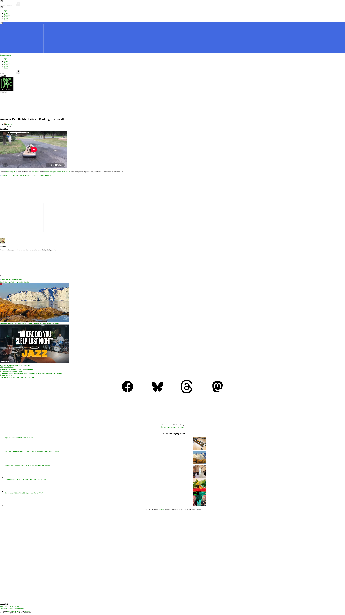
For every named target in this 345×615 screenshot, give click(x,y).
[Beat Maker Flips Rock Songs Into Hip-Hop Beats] (11, 279)
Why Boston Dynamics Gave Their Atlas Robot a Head (16, 369)
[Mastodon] (217, 393)
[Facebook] (1, 129)
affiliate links (161, 509)
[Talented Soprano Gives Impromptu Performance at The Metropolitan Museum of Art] (199, 477)
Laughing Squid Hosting (172, 427)
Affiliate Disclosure (19, 608)
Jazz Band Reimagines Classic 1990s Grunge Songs (15, 365)
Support (6, 66)
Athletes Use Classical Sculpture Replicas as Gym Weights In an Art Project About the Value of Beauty (31, 373)
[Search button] (18, 72)
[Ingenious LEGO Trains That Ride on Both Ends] (199, 450)
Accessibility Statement (6, 608)
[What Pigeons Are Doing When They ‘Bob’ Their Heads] (6, 375)
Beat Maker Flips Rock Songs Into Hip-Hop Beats (15, 282)
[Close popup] (1, 23)
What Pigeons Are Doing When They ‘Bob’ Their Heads (17, 377)
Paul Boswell (36, 171)
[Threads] (5, 129)
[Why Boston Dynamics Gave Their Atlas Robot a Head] (6, 367)
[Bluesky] (3, 129)
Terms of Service (14, 606)
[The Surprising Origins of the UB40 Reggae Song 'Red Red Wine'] (199, 505)
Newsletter (7, 63)
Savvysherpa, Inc (11, 171)
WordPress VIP (28, 611)
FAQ (5, 59)
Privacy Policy (4, 606)
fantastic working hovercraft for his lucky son (57, 171)
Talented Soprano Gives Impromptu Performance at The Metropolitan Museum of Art (29, 465)
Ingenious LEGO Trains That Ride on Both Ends (19, 437)
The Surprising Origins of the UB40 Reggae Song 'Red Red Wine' (24, 493)
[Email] (7, 129)
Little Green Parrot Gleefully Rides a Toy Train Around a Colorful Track (25, 479)
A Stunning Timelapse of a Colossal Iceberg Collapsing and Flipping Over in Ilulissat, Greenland (29, 323)
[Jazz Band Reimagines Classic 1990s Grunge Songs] (34, 363)
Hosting (6, 61)
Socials (6, 64)
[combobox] (8, 73)
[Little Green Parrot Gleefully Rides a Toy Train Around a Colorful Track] (199, 491)
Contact (6, 68)
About (5, 58)
